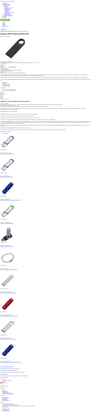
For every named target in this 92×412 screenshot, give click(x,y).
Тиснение (6, 11)
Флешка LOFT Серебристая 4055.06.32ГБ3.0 (8, 292)
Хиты (4, 25)
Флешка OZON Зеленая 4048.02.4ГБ (7, 223)
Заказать (1, 63)
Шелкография (7, 13)
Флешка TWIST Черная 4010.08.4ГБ (6, 246)
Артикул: (2, 36)
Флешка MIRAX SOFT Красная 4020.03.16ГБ (8, 315)
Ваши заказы (5, 398)
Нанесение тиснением (9, 15)
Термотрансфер (7, 10)
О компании (5, 3)
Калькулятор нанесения (7, 14)
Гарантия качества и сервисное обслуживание (8, 370)
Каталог (4, 22)
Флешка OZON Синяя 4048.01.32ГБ (6, 153)
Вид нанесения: (3, 61)
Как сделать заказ (6, 397)
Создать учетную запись (7, 380)
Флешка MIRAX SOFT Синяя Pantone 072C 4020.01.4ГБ (10, 200)
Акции (4, 23)
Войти (4, 379)
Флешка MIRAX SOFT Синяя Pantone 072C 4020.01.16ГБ (10, 362)
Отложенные (5, 399)
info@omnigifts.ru (6, 409)
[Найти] (10, 30)
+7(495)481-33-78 (6, 406)
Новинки (4, 24)
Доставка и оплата (6, 4)
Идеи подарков (5, 26)
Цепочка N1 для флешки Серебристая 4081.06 (8, 269)
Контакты (4, 17)
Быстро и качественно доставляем (6, 366)
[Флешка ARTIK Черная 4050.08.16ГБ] (15, 60)
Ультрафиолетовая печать (9, 12)
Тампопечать (7, 9)
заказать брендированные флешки (14, 79)
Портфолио (5, 16)
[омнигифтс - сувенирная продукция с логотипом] (5, 20)
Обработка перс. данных (7, 392)
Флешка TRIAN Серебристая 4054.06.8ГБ (8, 339)
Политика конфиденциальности (8, 393)
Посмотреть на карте (6, 410)
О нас (4, 389)
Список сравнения (6, 400)
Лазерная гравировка (8, 7)
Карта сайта (5, 390)
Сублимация (7, 8)
